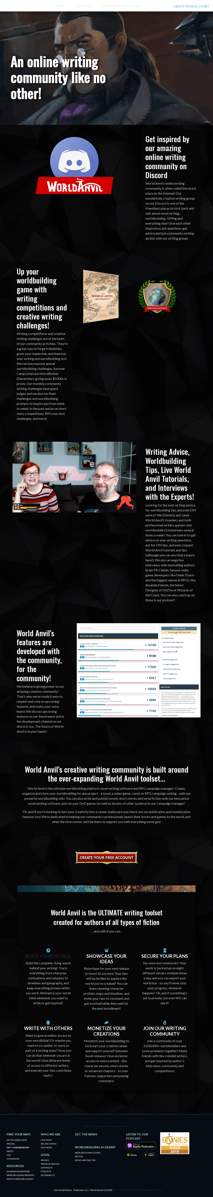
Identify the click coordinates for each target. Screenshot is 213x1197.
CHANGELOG (13, 1158)
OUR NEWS (46, 1147)
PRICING (11, 1143)
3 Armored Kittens (63, 1190)
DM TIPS (79, 1156)
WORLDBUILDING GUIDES (87, 1152)
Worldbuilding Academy (121, 6)
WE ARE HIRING (49, 1143)
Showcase (84, 6)
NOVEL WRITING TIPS (85, 1160)
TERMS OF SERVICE (50, 1164)
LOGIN (166, 6)
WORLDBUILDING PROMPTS (20, 1175)
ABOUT (10, 1151)
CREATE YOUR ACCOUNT (191, 6)
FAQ (9, 1155)
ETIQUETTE (46, 1171)
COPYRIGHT (46, 1167)
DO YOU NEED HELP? (17, 1140)
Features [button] (58, 6)
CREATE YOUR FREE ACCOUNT (106, 857)
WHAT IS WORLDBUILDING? (20, 1179)
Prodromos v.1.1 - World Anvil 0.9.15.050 (92, 1190)
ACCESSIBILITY (48, 1175)
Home (38, 6)
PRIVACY (45, 1160)
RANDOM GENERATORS (18, 1171)
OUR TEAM (46, 1140)
